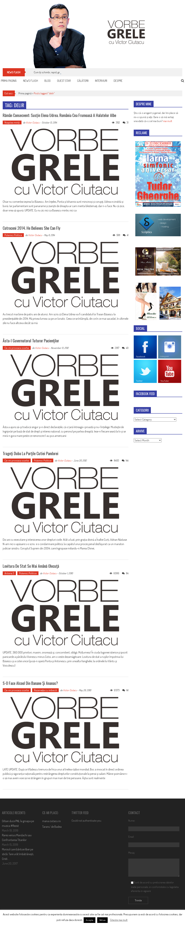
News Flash (30, 81)
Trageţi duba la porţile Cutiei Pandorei (30, 453)
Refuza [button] (102, 920)
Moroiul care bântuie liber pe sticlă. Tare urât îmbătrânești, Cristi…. (18, 854)
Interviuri (101, 81)
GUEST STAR (64, 81)
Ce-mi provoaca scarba (17, 348)
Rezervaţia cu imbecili (45, 690)
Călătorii (83, 81)
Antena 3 (9, 573)
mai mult (167, 121)
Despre (118, 81)
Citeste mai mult (119, 920)
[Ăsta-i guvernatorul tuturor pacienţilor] (65, 387)
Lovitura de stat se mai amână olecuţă (31, 566)
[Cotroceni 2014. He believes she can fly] (65, 274)
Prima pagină (9, 81)
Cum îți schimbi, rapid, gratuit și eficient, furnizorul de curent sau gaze (71, 72)
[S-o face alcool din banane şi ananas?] (65, 729)
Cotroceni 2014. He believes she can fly (31, 228)
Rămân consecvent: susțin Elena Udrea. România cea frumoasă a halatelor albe (59, 115)
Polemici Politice (13, 235)
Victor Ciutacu (33, 122)
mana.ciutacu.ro (51, 821)
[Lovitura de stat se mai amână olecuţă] (65, 612)
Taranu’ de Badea (52, 826)
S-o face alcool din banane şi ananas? (30, 683)
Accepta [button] (89, 920)
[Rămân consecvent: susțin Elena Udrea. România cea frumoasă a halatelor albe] (65, 162)
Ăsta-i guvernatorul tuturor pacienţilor (31, 340)
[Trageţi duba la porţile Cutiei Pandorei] (65, 500)
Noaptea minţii (12, 122)
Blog (47, 81)
